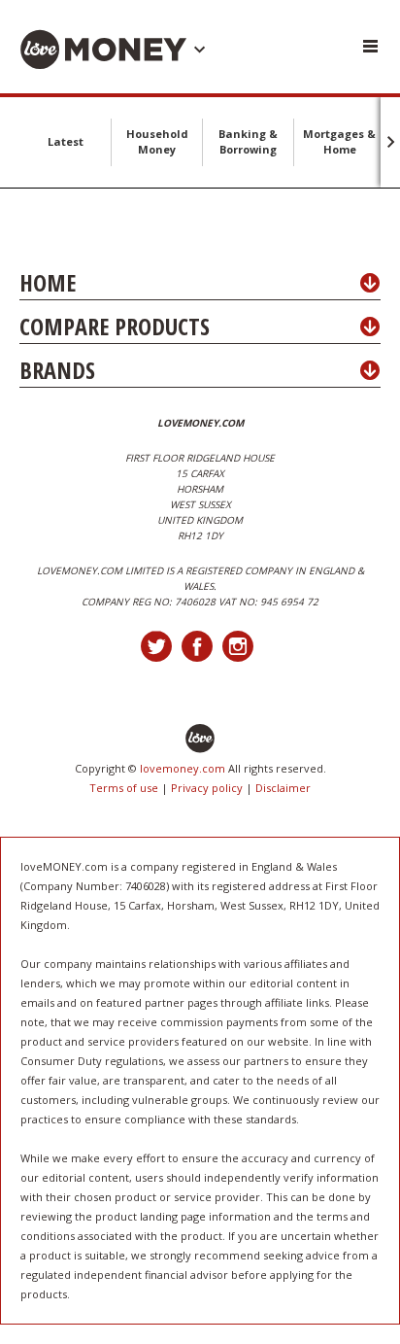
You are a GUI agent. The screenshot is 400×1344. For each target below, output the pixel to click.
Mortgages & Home (339, 141)
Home (47, 282)
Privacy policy (207, 787)
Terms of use (123, 787)
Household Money (157, 141)
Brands (57, 370)
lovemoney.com (182, 768)
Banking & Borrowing (248, 141)
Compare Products (114, 326)
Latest (65, 141)
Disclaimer (283, 787)
